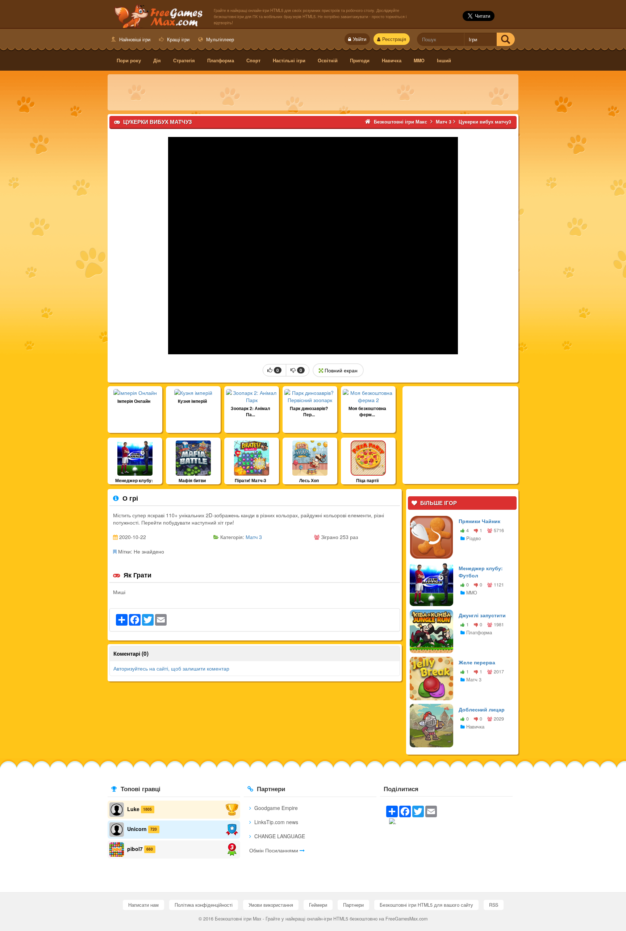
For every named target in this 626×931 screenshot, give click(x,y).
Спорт (253, 60)
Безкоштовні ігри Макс (157, 15)
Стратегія (184, 60)
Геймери (318, 905)
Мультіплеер (219, 39)
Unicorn (137, 828)
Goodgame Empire (275, 807)
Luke (133, 808)
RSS (493, 905)
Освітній (328, 60)
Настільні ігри (289, 60)
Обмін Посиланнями (274, 850)
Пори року (129, 60)
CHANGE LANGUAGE (279, 836)
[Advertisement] (313, 92)
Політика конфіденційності (204, 905)
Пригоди (360, 60)
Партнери (353, 905)
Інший (444, 60)
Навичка (391, 60)
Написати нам (143, 905)
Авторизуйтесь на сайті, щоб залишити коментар (171, 668)
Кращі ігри (177, 39)
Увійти (359, 39)
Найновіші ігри (134, 39)
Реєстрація (394, 39)
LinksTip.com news (275, 822)
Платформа (220, 60)
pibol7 (135, 848)
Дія (157, 60)
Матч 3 (254, 536)
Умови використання (271, 905)
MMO (419, 60)
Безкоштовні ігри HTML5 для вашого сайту (426, 905)
